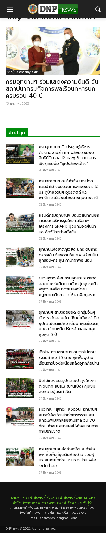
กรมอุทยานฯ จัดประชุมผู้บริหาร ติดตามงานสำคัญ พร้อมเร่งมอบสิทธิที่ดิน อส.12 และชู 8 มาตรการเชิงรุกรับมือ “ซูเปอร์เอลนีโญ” (67, 155)
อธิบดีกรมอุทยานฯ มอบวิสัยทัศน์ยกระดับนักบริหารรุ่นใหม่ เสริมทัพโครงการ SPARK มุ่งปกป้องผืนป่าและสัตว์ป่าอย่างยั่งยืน (69, 223)
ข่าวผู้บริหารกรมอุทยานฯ (23, 72)
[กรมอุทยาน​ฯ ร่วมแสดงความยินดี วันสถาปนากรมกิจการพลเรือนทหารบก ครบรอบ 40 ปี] (53, 51)
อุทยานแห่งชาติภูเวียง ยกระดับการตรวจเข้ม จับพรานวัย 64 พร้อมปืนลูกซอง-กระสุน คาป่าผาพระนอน (68, 254)
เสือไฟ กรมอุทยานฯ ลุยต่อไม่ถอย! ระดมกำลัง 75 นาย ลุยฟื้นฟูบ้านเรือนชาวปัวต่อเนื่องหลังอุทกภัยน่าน (69, 357)
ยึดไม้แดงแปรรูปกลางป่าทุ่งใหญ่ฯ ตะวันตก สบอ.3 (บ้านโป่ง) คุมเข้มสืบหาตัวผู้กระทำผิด (67, 386)
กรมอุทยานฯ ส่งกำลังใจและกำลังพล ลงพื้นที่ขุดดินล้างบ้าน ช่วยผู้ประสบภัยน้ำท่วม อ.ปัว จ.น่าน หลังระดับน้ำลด (67, 457)
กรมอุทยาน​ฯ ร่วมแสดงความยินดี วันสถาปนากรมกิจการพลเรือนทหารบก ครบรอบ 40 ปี (52, 88)
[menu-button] (9, 10)
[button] (97, 9)
